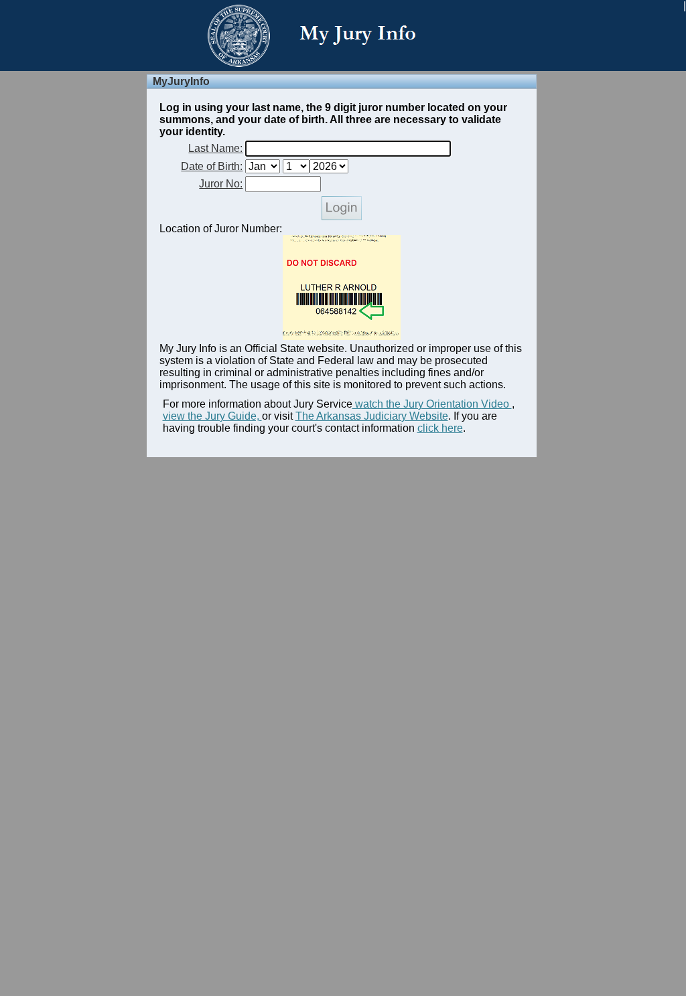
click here (440, 428)
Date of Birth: (212, 166)
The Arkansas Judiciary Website (371, 416)
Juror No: (221, 183)
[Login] (342, 216)
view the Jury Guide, (212, 416)
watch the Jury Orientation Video (432, 404)
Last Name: (215, 148)
